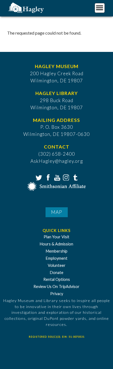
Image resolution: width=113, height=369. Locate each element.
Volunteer (57, 265)
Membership (56, 251)
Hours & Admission (56, 244)
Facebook (47, 177)
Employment (56, 258)
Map (56, 212)
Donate (56, 272)
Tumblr (74, 177)
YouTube (56, 177)
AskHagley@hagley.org (56, 161)
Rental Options (56, 279)
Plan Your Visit (56, 236)
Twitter (38, 177)
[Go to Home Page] (27, 7)
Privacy (56, 293)
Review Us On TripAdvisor (56, 286)
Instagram (65, 177)
